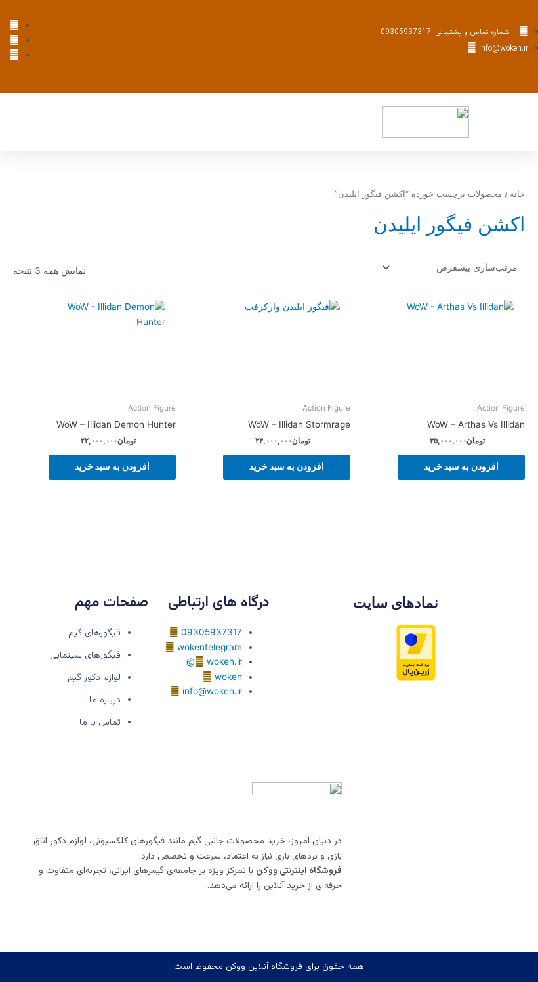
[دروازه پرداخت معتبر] (416, 651)
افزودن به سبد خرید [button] (461, 466)
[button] (373, 122)
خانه (517, 194)
